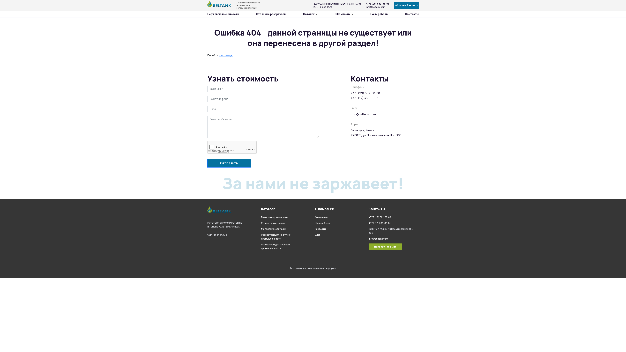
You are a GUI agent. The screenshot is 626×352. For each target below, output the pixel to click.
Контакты (412, 14)
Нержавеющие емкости (223, 14)
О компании (321, 217)
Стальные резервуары (271, 14)
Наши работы (379, 14)
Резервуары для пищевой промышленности (235, 276)
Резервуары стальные (273, 223)
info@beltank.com (375, 6)
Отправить (229, 163)
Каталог (309, 14)
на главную (226, 55)
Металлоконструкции (273, 228)
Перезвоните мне (385, 246)
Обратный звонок (406, 5)
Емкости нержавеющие (274, 217)
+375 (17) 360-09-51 (365, 98)
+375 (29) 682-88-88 (377, 3)
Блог (317, 234)
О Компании (342, 14)
